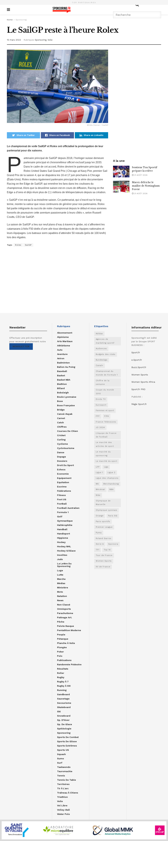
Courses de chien (67, 431)
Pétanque (62, 638)
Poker (60, 651)
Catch (60, 422)
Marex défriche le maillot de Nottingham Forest (146, 186)
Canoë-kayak (64, 414)
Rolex (18, 245)
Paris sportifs (103, 521)
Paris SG (112, 516)
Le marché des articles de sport (105, 444)
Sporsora (113, 544)
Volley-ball (63, 809)
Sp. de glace (64, 724)
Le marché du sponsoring (103, 454)
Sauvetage (63, 698)
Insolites (62, 555)
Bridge (61, 409)
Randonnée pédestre (69, 664)
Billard (61, 388)
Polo (59, 656)
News (60, 600)
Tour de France (104, 555)
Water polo (63, 814)
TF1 (97, 550)
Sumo (60, 758)
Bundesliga (101, 360)
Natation (62, 596)
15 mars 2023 (14, 40)
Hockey (61, 542)
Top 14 (107, 550)
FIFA (106, 416)
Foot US (61, 499)
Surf (59, 762)
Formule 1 (63, 512)
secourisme (64, 703)
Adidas (99, 334)
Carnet (61, 418)
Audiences (101, 349)
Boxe (60, 401)
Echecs (61, 469)
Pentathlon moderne (69, 630)
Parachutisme (65, 613)
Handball (62, 529)
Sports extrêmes (67, 745)
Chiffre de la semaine (102, 382)
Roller (60, 673)
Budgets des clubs (105, 354)
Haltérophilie (64, 525)
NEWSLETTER (21, 346)
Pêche (60, 621)
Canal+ (99, 365)
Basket (61, 375)
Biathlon (62, 384)
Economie (63, 473)
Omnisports (64, 609)
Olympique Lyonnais (106, 510)
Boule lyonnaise (66, 397)
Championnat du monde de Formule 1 (107, 373)
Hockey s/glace (66, 550)
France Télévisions (106, 422)
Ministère (62, 587)
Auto (60, 349)
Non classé (63, 604)
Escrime (62, 486)
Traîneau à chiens (67, 792)
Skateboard (64, 707)
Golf (59, 516)
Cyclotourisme (65, 448)
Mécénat (100, 489)
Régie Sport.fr (139, 404)
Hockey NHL (64, 546)
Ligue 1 (99, 472)
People (61, 634)
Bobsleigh (63, 392)
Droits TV (101, 399)
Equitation (63, 482)
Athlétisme (63, 345)
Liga (106, 467)
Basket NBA (63, 379)
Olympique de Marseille (103, 502)
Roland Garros (103, 538)
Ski (59, 711)
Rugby (60, 677)
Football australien (68, 508)
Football (62, 503)
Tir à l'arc (63, 788)
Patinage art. (64, 617)
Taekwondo (64, 767)
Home (10, 20)
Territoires (63, 784)
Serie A (100, 544)
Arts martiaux (65, 341)
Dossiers (62, 461)
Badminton (63, 362)
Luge (60, 570)
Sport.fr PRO (138, 389)
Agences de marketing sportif (105, 341)
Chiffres (62, 426)
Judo (60, 559)
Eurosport (101, 405)
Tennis (61, 775)
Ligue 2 (111, 472)
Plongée (62, 647)
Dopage (61, 456)
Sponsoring (21, 20)
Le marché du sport (106, 461)
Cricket (61, 435)
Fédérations (64, 491)
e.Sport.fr (136, 360)
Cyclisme (62, 444)
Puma (99, 533)
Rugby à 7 (63, 681)
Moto (60, 591)
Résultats (62, 668)
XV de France (103, 567)
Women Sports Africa (143, 382)
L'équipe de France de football (106, 435)
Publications (64, 660)
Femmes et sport (105, 410)
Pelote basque (65, 626)
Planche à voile (66, 643)
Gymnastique (65, 520)
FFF (98, 416)
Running (62, 690)
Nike (98, 495)
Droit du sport (65, 465)
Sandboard (63, 694)
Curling (61, 439)
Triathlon (62, 797)
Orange (100, 516)
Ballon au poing (66, 367)
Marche (61, 579)
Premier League (104, 527)
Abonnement (64, 332)
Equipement (64, 478)
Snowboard (63, 715)
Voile (50, 40)
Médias (61, 583)
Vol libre (62, 805)
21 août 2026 (140, 175)
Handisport (63, 533)
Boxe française (66, 405)
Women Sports (104, 561)
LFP (97, 467)
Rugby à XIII (64, 686)
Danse (60, 452)
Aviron (60, 358)
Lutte (60, 574)
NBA (111, 489)
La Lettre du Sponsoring (64, 564)
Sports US (63, 750)
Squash (61, 754)
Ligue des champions (107, 478)
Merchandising (111, 484)
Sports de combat (68, 737)
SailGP (28, 245)
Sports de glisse (67, 741)
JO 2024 (100, 427)
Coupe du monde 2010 (105, 392)
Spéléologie (64, 728)
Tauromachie (64, 771)
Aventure (62, 354)
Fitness (61, 495)
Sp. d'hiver (63, 720)
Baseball (62, 371)
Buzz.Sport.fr (138, 367)
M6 (97, 484)
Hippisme (62, 538)
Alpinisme (63, 337)
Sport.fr (135, 352)
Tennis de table (66, 780)
